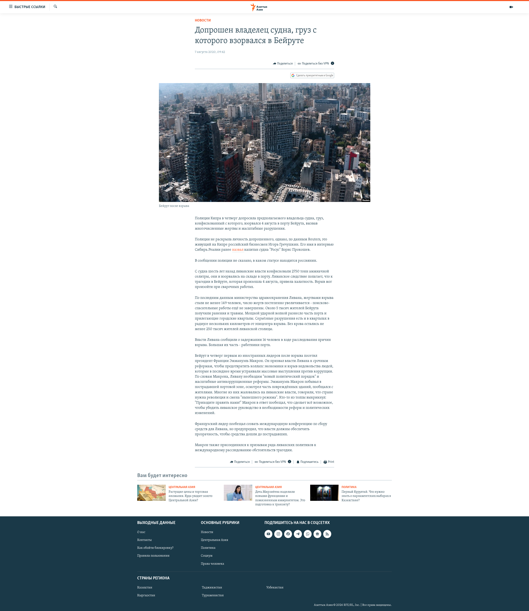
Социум (206, 555)
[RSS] (327, 534)
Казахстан (144, 587)
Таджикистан (212, 587)
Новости (203, 21)
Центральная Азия (182, 487)
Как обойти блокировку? (155, 548)
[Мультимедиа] (511, 7)
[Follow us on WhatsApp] (308, 534)
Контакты (144, 540)
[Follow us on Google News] (317, 534)
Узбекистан (275, 587)
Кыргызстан (146, 595)
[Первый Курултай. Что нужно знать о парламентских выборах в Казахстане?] (324, 493)
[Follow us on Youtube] (268, 534)
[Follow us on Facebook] (288, 534)
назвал (238, 250)
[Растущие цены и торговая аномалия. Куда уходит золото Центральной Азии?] (151, 493)
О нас (141, 532)
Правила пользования (153, 555)
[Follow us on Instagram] (278, 534)
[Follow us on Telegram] (298, 534)
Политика (349, 487)
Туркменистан (213, 595)
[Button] (283, 63)
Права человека (212, 563)
